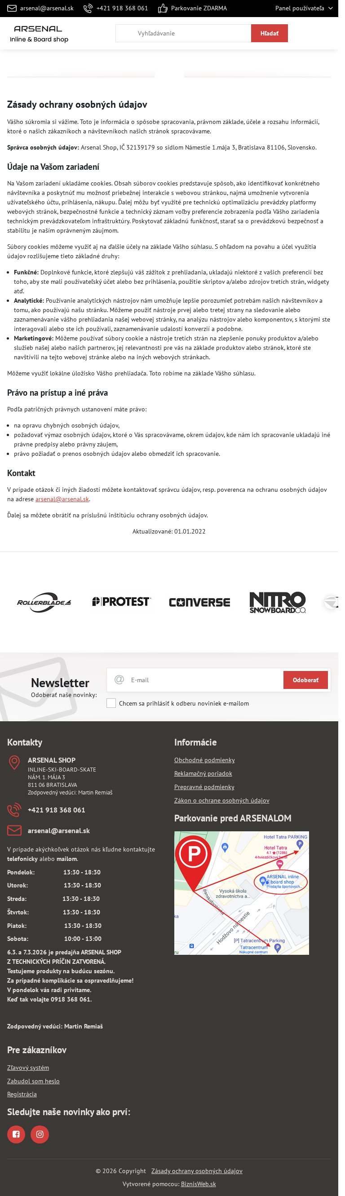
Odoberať (305, 680)
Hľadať (270, 33)
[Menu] (327, 33)
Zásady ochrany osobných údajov (197, 1171)
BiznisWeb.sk (198, 1184)
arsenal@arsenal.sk (62, 499)
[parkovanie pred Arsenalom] (241, 953)
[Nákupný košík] (306, 33)
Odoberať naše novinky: (64, 695)
